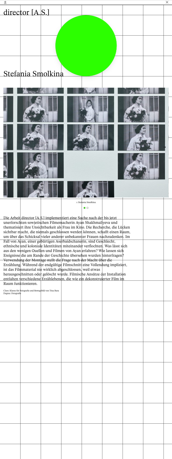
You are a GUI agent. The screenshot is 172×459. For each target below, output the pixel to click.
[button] (84, 208)
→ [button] (164, 147)
